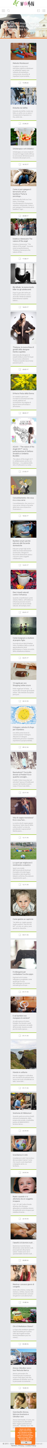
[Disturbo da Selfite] (23, 89)
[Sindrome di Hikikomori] (23, 1094)
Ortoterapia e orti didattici (23, 149)
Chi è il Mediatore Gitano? (23, 1326)
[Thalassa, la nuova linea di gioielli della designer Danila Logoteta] (23, 313)
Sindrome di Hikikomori (22, 1113)
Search (8, 10)
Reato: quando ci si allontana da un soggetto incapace (23, 1199)
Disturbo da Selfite (20, 108)
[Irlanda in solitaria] (23, 1041)
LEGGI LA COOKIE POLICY (25, 1439)
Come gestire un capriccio (23, 919)
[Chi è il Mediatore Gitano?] (23, 1308)
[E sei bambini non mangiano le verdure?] (23, 997)
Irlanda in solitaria (20, 1072)
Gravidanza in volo (20, 1155)
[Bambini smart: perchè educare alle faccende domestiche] (23, 522)
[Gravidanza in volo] (23, 1137)
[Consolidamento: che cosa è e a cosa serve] (23, 477)
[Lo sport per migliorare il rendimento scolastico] (23, 843)
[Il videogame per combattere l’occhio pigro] (23, 941)
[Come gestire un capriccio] (23, 890)
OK (26, 1443)
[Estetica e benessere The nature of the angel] (23, 219)
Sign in (38, 10)
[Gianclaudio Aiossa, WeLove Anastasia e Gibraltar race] (23, 1394)
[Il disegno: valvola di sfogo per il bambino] (23, 707)
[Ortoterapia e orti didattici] (23, 129)
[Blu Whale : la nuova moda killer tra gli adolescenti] (23, 264)
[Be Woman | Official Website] (23, 3)
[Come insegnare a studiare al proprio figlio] (23, 618)
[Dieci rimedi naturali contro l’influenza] (23, 571)
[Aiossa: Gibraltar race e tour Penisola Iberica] (23, 1350)
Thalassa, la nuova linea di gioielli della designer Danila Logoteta (23, 349)
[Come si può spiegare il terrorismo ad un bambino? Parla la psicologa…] (23, 170)
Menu (43, 10)
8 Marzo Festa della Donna (23, 393)
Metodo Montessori (21, 63)
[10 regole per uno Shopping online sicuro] (23, 664)
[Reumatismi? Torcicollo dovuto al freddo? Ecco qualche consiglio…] (23, 753)
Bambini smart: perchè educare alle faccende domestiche (21, 543)
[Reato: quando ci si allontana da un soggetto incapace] (23, 1178)
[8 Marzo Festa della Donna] (23, 375)
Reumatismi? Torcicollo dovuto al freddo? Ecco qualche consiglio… (22, 774)
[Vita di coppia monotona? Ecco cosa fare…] (23, 798)
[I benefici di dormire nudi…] (23, 1224)
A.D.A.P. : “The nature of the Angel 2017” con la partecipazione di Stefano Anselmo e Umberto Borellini (23, 451)
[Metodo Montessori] (23, 44)
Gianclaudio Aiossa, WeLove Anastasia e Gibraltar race (21, 1414)
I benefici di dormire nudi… (23, 1243)
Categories (3, 10)
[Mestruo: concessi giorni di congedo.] (23, 1266)
